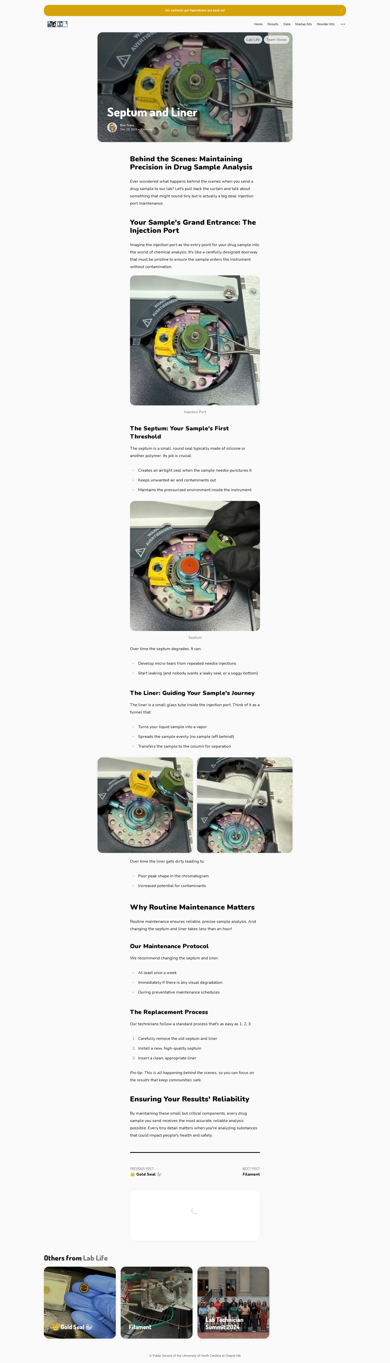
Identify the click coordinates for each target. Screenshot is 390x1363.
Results (273, 24)
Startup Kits (303, 24)
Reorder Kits (326, 24)
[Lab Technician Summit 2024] (233, 1303)
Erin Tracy (127, 125)
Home (258, 24)
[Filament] (157, 1303)
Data (286, 24)
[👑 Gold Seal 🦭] (80, 1303)
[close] (341, 10)
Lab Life (95, 1257)
